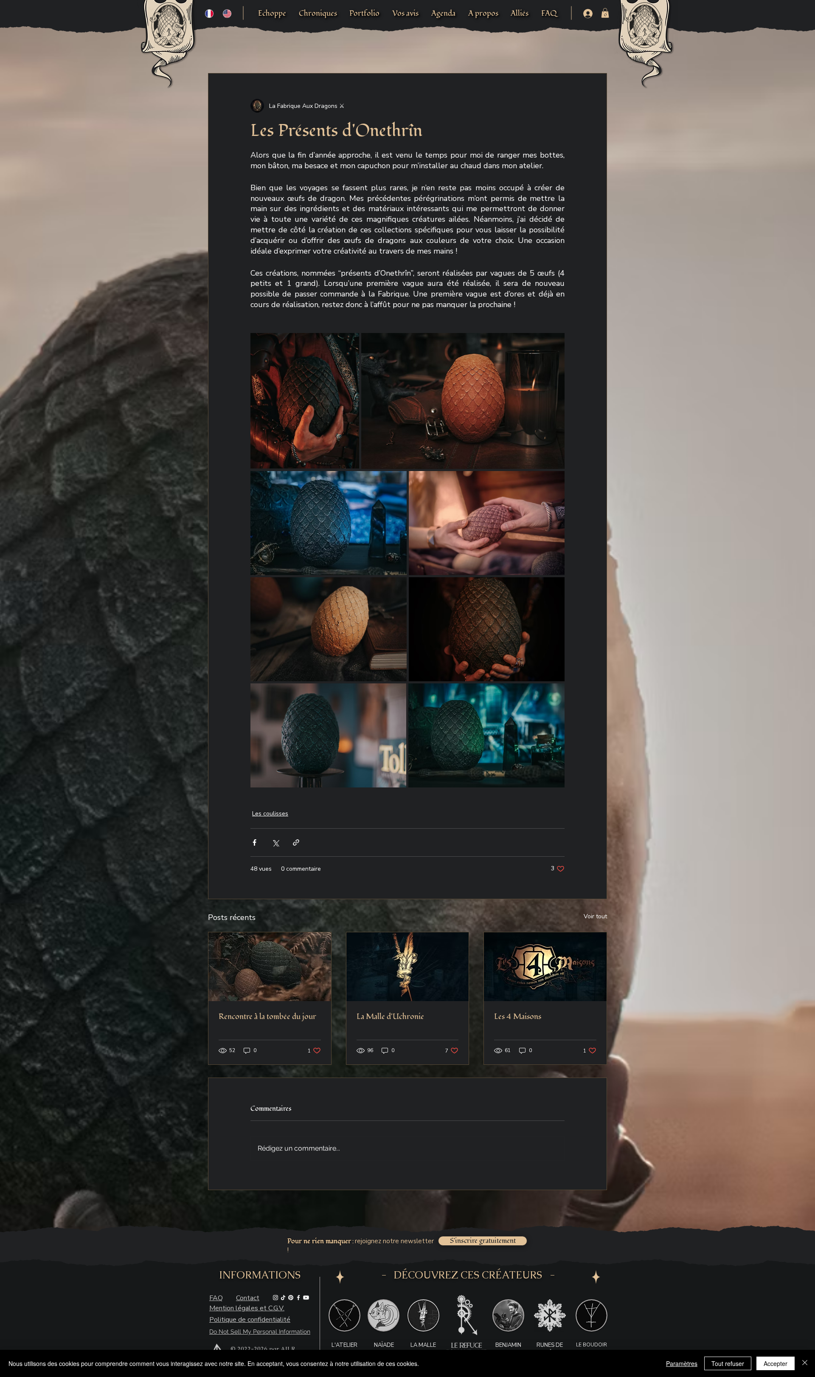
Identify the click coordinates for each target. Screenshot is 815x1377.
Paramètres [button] (681, 1363)
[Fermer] (805, 1363)
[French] (209, 13)
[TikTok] (283, 1297)
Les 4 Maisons (517, 1016)
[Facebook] (298, 1297)
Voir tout (595, 916)
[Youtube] (306, 1297)
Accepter (775, 1363)
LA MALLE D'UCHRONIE (423, 1349)
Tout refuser (727, 1363)
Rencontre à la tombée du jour (267, 1016)
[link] (605, 13)
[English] (227, 13)
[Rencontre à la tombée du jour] (269, 966)
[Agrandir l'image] (304, 401)
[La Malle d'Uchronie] (407, 966)
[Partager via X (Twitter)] (275, 842)
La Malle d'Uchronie (390, 1016)
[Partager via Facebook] (254, 842)
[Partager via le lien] (296, 842)
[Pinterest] (290, 1297)
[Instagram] (275, 1297)
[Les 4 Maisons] (545, 966)
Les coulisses (270, 814)
